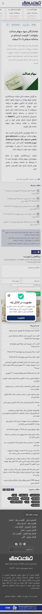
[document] (21, 307)
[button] (9, 295)
